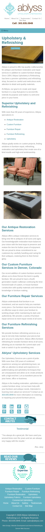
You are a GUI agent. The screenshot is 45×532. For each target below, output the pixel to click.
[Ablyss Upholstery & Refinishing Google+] (4, 406)
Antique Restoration (15, 120)
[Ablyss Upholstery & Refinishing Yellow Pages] (26, 411)
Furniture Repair (14, 129)
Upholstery (11, 139)
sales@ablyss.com (35, 521)
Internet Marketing (35, 525)
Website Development (18, 525)
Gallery (25, 503)
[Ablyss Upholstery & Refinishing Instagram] (26, 406)
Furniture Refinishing (15, 134)
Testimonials (25, 18)
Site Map (22, 20)
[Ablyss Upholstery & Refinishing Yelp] (19, 411)
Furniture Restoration (16, 494)
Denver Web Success (22, 528)
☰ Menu (4, 31)
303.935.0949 (25, 23)
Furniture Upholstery (32, 497)
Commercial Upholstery (22, 500)
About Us (14, 18)
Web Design (7, 525)
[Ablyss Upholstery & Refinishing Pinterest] (4, 411)
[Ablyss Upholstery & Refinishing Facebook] (19, 406)
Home (6, 18)
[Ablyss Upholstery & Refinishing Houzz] (12, 411)
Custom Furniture (14, 124)
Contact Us (36, 18)
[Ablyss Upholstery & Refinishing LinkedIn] (12, 406)
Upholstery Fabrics (12, 497)
